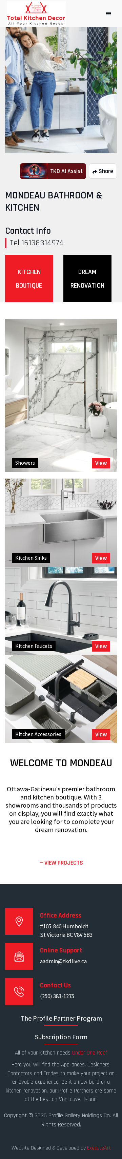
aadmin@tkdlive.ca (63, 961)
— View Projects (61, 863)
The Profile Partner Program (61, 1018)
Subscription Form (61, 1036)
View (101, 463)
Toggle (108, 13)
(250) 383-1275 (57, 996)
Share (105, 171)
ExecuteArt (99, 1148)
